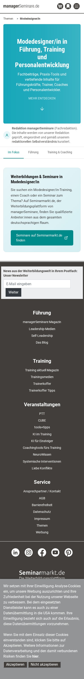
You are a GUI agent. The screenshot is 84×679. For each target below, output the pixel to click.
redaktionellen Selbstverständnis (34, 141)
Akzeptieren (15, 664)
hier (35, 656)
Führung (33, 152)
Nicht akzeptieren (44, 664)
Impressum (42, 519)
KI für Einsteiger (42, 441)
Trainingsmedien (42, 377)
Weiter (13, 292)
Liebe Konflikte (42, 468)
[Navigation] (77, 6)
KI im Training (42, 434)
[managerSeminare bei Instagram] (28, 552)
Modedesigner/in (30, 18)
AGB (42, 498)
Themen (8, 18)
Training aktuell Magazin (42, 370)
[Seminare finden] (42, 575)
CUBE (42, 420)
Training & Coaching (59, 152)
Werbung (42, 532)
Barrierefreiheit (42, 505)
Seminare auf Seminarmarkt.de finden (39, 237)
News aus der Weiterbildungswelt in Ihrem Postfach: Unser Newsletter (40, 273)
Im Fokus (13, 152)
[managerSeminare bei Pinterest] (68, 552)
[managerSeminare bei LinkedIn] (15, 552)
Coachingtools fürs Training (42, 448)
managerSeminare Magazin (42, 322)
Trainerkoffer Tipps (42, 390)
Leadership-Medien (42, 329)
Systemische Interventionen (42, 461)
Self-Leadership (42, 335)
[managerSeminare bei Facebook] (42, 552)
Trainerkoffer (42, 383)
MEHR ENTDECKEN (42, 98)
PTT (42, 413)
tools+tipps (42, 427)
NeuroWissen (42, 454)
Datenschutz (42, 512)
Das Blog (42, 342)
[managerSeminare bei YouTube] (55, 552)
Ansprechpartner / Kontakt (42, 491)
